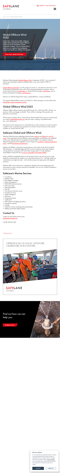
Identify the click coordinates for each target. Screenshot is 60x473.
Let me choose (51, 459)
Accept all (38, 468)
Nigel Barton (46, 91)
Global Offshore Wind (25, 80)
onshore (36, 136)
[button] (55, 9)
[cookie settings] (58, 471)
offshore (44, 136)
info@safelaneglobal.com (10, 218)
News (8, 16)
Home (4, 16)
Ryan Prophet (21, 91)
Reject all (51, 468)
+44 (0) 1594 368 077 (50, 5)
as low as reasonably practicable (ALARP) (34, 152)
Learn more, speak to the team (14, 54)
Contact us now (9, 325)
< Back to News (7, 233)
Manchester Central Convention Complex (14, 102)
